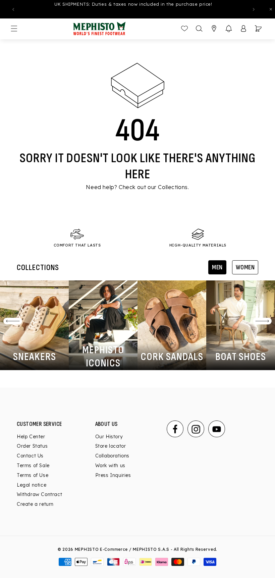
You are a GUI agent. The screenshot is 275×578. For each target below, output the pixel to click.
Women (245, 267)
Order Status (32, 446)
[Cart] (258, 28)
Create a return (35, 504)
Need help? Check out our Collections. (137, 187)
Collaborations (112, 456)
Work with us (110, 465)
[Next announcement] (253, 9)
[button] (228, 28)
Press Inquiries (113, 475)
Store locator (110, 446)
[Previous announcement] (13, 9)
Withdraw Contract (39, 494)
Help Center (31, 437)
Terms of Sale (33, 465)
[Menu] (14, 28)
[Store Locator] (214, 28)
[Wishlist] (184, 28)
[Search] (199, 28)
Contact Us (30, 456)
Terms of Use (32, 475)
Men (217, 267)
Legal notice (31, 485)
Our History (109, 437)
